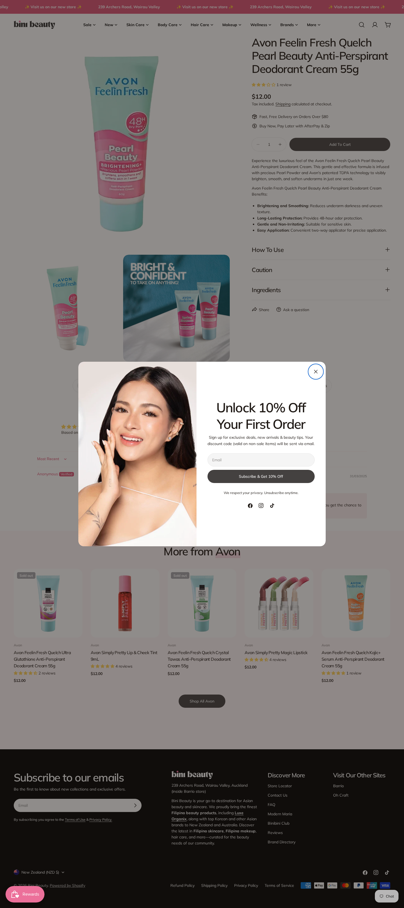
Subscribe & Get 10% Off (261, 476)
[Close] (315, 371)
